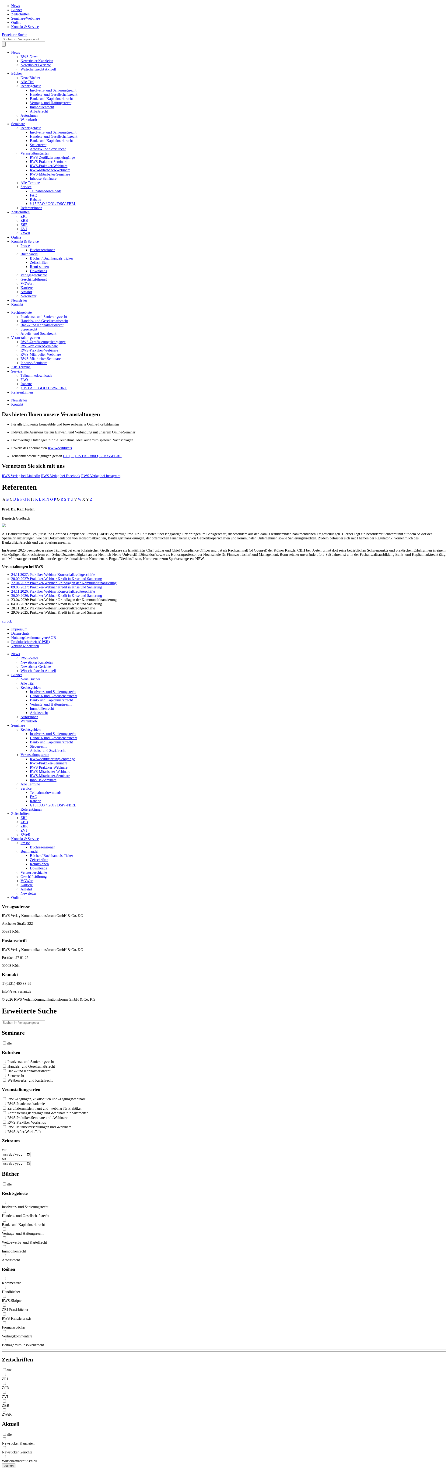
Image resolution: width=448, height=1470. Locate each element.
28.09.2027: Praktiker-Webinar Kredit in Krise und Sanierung (56, 579)
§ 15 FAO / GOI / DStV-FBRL (53, 204)
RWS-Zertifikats (60, 448)
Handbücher (11, 1292)
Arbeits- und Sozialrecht (48, 149)
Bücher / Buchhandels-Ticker (51, 258)
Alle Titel (27, 82)
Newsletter (28, 296)
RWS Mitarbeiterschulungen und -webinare (39, 1127)
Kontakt (17, 304)
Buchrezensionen (42, 250)
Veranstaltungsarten (35, 153)
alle (9, 1043)
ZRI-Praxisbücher (15, 1310)
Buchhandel (29, 254)
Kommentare (11, 1283)
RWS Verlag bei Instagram (100, 476)
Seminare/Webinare (25, 18)
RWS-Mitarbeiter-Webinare (50, 170)
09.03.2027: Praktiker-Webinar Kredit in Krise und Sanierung (56, 587)
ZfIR (24, 225)
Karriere (27, 288)
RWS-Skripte (11, 1301)
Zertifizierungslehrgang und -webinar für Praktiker (44, 1108)
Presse (25, 246)
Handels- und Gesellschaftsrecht (53, 94)
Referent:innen (31, 208)
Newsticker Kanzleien (37, 61)
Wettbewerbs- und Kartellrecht (29, 1080)
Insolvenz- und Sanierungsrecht (53, 90)
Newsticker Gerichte (36, 65)
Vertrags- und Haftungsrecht (50, 103)
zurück (7, 621)
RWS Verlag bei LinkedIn (21, 476)
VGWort (27, 283)
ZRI (24, 216)
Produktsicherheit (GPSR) (30, 642)
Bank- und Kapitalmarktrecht (51, 99)
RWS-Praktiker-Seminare (48, 162)
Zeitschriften (20, 14)
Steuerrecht (38, 145)
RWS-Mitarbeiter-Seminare (50, 174)
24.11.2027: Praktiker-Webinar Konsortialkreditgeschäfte (53, 575)
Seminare (18, 124)
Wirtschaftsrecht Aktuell (38, 69)
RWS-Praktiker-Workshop (26, 1122)
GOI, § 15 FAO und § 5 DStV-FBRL (92, 456)
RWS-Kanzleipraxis (16, 1318)
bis (4, 1159)
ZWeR (25, 233)
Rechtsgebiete (31, 86)
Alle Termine (30, 183)
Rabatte (35, 199)
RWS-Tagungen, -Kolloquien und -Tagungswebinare (46, 1099)
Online (16, 23)
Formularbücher (13, 1327)
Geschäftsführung (34, 279)
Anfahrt (26, 292)
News (15, 6)
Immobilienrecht (42, 107)
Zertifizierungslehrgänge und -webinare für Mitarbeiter (47, 1113)
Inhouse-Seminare (43, 178)
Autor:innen (29, 115)
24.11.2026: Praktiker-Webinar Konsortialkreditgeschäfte (53, 591)
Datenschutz (20, 633)
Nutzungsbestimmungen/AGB (33, 638)
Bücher (16, 10)
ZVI (24, 229)
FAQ (33, 195)
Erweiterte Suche (14, 35)
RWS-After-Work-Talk (24, 1132)
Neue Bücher (30, 78)
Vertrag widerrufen (25, 646)
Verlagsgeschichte (34, 275)
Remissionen (39, 267)
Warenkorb (29, 120)
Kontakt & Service (25, 27)
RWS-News (29, 57)
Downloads (38, 271)
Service (26, 187)
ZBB (24, 220)
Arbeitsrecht (39, 111)
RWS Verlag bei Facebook (60, 476)
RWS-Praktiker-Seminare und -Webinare (37, 1118)
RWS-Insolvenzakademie (26, 1104)
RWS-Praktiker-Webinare (48, 166)
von (4, 1150)
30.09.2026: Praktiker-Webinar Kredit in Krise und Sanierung (56, 596)
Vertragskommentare (17, 1336)
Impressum (19, 629)
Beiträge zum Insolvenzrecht (23, 1345)
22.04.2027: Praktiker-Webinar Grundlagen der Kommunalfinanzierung (64, 583)
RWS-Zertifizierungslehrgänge (52, 157)
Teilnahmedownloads (45, 191)
